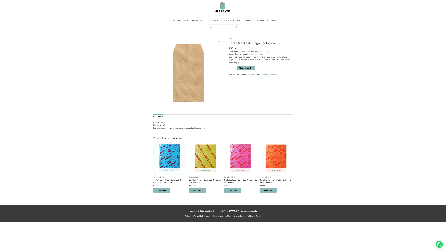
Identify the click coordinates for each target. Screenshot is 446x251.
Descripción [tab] (158, 117)
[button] (219, 42)
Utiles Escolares (197, 20)
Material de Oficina (271, 74)
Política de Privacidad (194, 216)
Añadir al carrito (246, 68)
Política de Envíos (254, 216)
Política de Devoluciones (235, 216)
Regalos (249, 20)
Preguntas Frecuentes (213, 216)
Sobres (231, 39)
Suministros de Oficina (177, 20)
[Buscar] (236, 27)
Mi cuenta (271, 20)
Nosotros (260, 20)
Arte (238, 20)
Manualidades (226, 20)
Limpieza (212, 20)
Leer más (162, 190)
